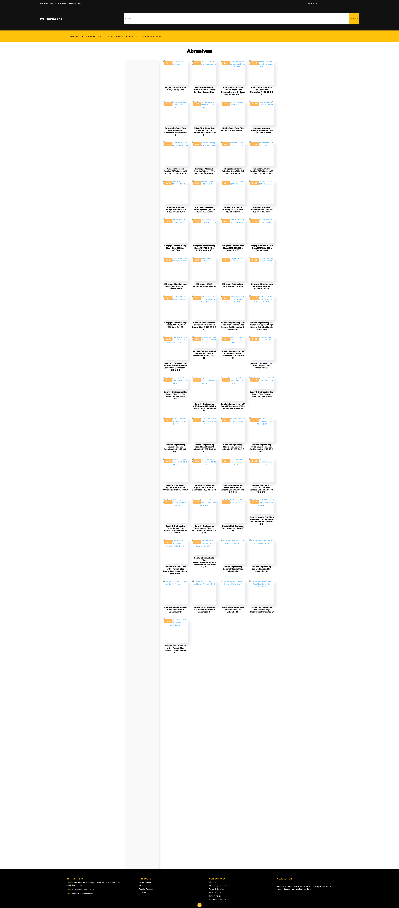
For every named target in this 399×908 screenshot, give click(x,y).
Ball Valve (75, 36)
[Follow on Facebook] (199, 905)
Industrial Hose (93, 36)
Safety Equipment (115, 36)
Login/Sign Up (312, 3)
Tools (132, 36)
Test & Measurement (150, 36)
